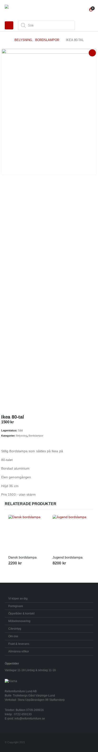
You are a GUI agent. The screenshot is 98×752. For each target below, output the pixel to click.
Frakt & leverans (18, 643)
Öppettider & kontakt (21, 613)
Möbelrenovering (19, 621)
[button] (9, 25)
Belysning (21, 435)
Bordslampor (36, 435)
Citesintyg (14, 628)
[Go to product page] (26, 533)
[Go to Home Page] (6, 40)
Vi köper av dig (18, 598)
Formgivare (15, 606)
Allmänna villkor (18, 651)
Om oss (13, 636)
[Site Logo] (18, 10)
